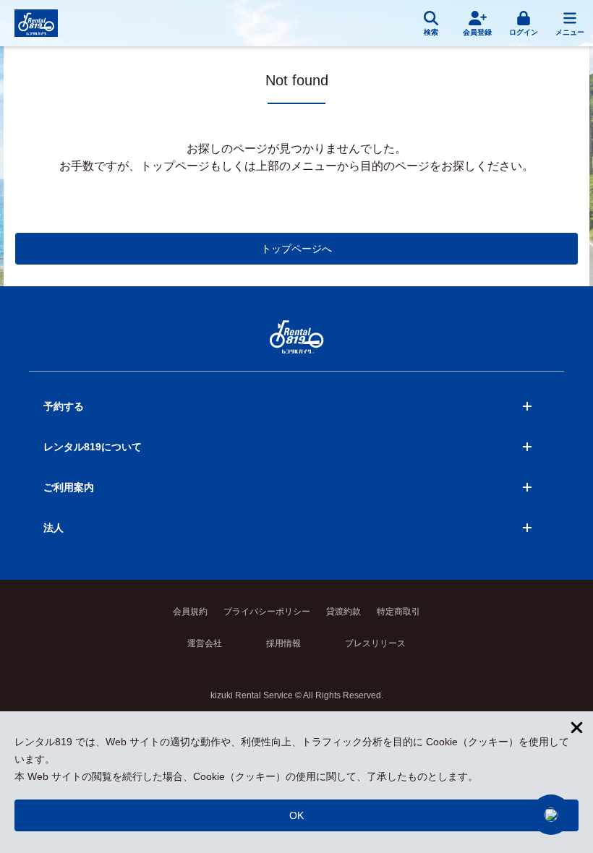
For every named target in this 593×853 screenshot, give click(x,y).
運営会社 (204, 643)
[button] (551, 814)
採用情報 (283, 643)
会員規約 (190, 611)
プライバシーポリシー (266, 611)
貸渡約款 (343, 611)
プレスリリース (375, 643)
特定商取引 (398, 611)
